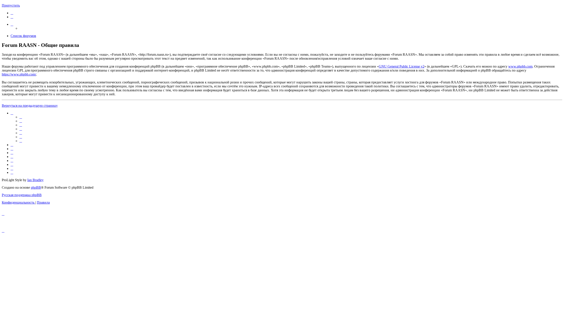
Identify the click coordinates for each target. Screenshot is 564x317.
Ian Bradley (35, 180)
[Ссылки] (12, 24)
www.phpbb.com (520, 66)
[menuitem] (12, 13)
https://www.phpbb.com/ (19, 74)
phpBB (36, 187)
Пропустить (11, 5)
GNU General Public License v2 (401, 66)
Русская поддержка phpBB (22, 195)
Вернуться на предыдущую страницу (30, 105)
